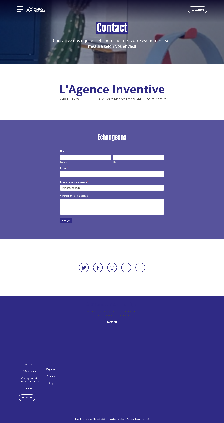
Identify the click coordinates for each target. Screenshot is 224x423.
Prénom (63, 162)
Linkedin (140, 267)
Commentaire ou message (74, 196)
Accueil (29, 364)
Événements (29, 371)
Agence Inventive (36, 9)
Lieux (29, 388)
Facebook (98, 267)
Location (197, 9)
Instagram (112, 267)
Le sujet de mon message (74, 182)
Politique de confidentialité (138, 419)
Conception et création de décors (29, 380)
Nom (115, 162)
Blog (50, 383)
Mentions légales (117, 419)
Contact (50, 376)
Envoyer (66, 220)
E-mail (64, 168)
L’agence (51, 369)
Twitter (84, 267)
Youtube (126, 267)
